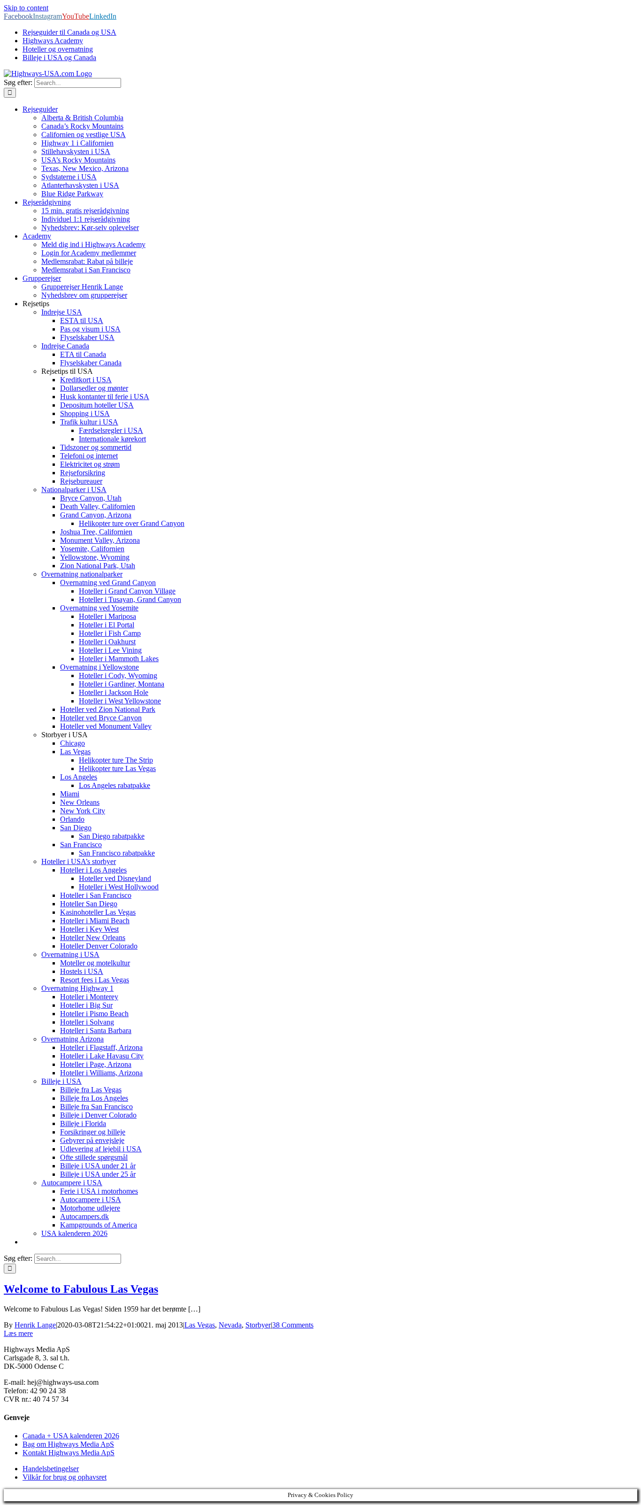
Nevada (230, 1325)
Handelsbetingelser (51, 1469)
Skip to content (26, 8)
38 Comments (292, 1325)
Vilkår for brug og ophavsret (65, 1477)
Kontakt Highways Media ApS (68, 1453)
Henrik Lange (35, 1325)
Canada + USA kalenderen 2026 (71, 1436)
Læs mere (18, 1333)
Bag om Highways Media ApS (68, 1444)
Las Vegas (199, 1325)
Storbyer (258, 1325)
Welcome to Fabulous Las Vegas (81, 1289)
